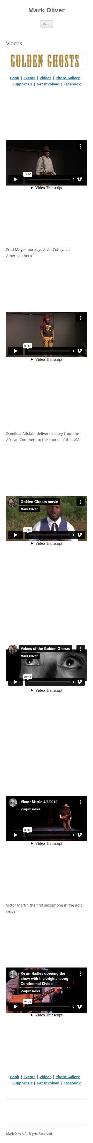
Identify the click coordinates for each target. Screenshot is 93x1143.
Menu (46, 24)
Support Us (22, 84)
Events (29, 77)
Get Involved (48, 84)
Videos (45, 77)
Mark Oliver (46, 10)
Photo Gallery (68, 77)
